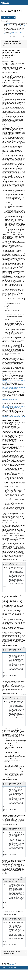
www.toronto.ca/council (20, 962)
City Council (7, 23)
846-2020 (20, 32)
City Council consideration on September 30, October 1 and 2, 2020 (12, 44)
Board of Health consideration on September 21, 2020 (12, 952)
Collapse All (21, 36)
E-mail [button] (12, 17)
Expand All (12, 36)
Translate (11, 964)
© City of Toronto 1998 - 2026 (9, 967)
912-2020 (9, 33)
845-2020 (14, 32)
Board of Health (21, 25)
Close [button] (4, 17)
